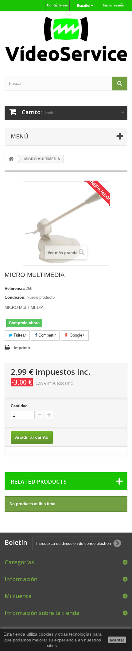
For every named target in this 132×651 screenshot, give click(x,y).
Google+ (76, 335)
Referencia (15, 288)
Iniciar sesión (113, 5)
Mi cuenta (18, 596)
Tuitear (19, 335)
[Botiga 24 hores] (66, 38)
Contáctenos (57, 5)
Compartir (46, 335)
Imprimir (22, 347)
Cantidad (19, 406)
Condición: (15, 297)
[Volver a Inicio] (11, 159)
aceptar (117, 639)
